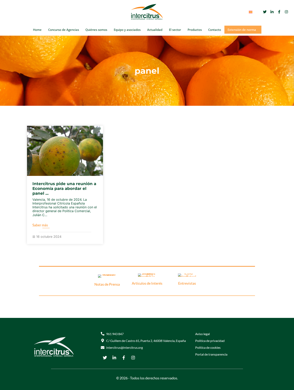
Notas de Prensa (107, 284)
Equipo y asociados (127, 30)
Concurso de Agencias (63, 30)
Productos (195, 30)
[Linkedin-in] (272, 11)
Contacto (214, 30)
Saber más (40, 225)
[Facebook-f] (279, 11)
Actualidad (154, 30)
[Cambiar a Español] (250, 12)
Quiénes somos (96, 30)
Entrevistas (187, 283)
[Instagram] (286, 11)
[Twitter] (264, 11)
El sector (175, 30)
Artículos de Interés (147, 283)
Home (37, 30)
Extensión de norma (242, 30)
